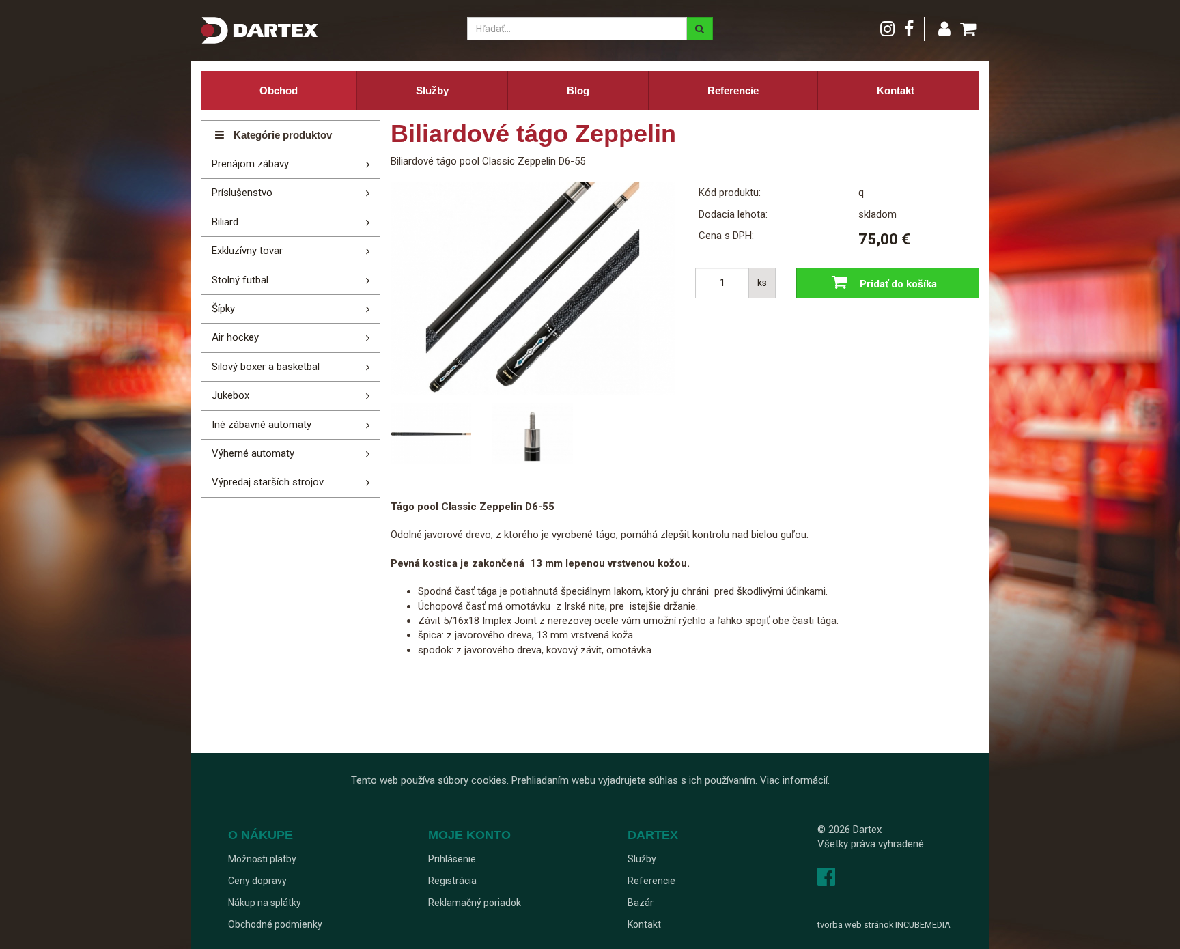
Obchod (278, 90)
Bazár (641, 902)
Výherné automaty (253, 453)
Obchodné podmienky (275, 924)
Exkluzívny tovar (247, 250)
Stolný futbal (240, 280)
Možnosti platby (262, 858)
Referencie (733, 90)
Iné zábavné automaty (261, 425)
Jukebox (230, 395)
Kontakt (895, 90)
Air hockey (235, 337)
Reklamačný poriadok (474, 902)
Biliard (225, 222)
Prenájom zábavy (250, 164)
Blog (578, 90)
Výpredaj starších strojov (268, 482)
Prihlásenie (452, 858)
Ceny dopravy (257, 880)
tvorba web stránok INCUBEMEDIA (884, 925)
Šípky (223, 308)
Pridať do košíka (897, 284)
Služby (432, 90)
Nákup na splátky (264, 902)
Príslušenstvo (242, 192)
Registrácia (452, 880)
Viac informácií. (795, 780)
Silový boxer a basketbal (266, 366)
